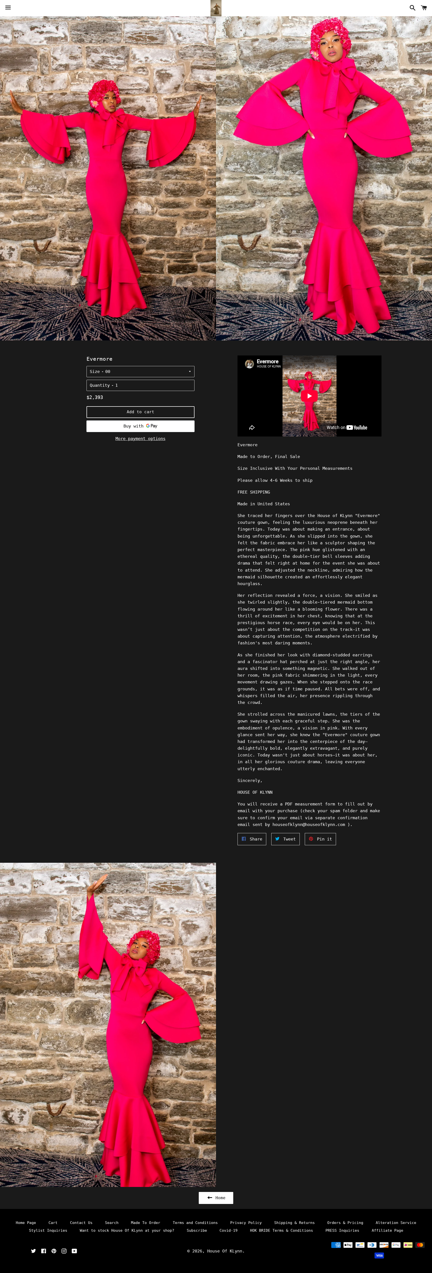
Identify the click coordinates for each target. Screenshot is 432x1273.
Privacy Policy (246, 1222)
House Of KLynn (224, 1250)
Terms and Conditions (195, 1222)
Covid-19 (229, 1230)
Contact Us (81, 1222)
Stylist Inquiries (48, 1230)
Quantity (100, 385)
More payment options (141, 438)
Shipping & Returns (294, 1222)
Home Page (26, 1222)
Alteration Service (396, 1222)
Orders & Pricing (345, 1222)
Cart (53, 1222)
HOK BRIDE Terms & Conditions (281, 1230)
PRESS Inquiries (342, 1230)
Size (95, 371)
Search (111, 1222)
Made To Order (145, 1222)
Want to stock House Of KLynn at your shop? (127, 1230)
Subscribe (197, 1230)
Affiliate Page (387, 1230)
